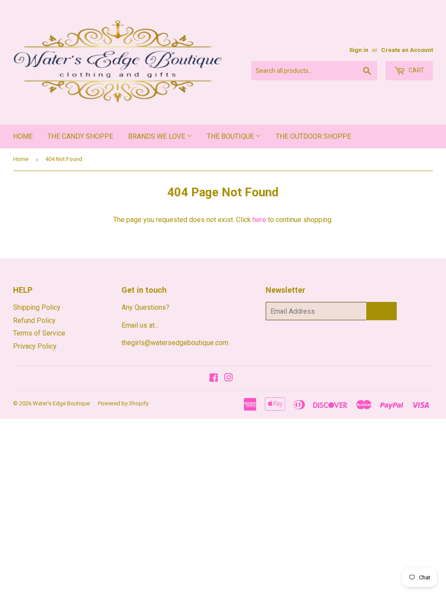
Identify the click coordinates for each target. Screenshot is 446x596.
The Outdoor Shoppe (313, 136)
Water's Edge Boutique (61, 403)
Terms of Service (39, 333)
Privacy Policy (35, 346)
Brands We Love (157, 136)
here (259, 220)
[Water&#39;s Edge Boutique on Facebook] (213, 378)
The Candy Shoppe (80, 136)
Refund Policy (34, 320)
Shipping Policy (37, 307)
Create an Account (407, 49)
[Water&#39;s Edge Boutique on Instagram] (228, 378)
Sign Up (381, 311)
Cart (415, 70)
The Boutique (231, 136)
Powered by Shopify (123, 403)
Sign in (358, 49)
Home (23, 136)
